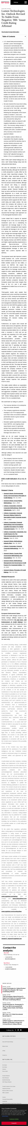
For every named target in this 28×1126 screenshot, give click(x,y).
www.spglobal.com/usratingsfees (11, 911)
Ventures (4, 1069)
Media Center (5, 1046)
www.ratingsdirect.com (20, 898)
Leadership (4, 1101)
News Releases (5, 1077)
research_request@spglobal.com (11, 938)
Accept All (14, 1123)
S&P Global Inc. (7, 1059)
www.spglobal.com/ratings (9, 896)
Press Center (5, 1071)
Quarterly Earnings (6, 1079)
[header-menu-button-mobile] (25, 2)
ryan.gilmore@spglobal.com (10, 969)
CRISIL (3, 1050)
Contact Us (4, 1055)
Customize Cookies (14, 1119)
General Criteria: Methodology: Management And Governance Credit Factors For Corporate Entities (15, 563)
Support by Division (6, 1088)
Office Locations (5, 1092)
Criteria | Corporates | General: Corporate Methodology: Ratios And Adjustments (15, 508)
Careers (4, 1097)
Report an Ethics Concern (7, 1090)
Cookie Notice (5, 1116)
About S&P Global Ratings (7, 1041)
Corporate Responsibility (7, 1099)
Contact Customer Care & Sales (8, 1086)
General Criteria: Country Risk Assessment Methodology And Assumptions (13, 556)
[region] (14, 1115)
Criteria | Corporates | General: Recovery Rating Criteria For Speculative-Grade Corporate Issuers (15, 515)
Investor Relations (6, 1075)
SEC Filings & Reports (6, 1082)
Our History (4, 1067)
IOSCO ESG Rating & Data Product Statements (11, 1103)
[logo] (5, 2)
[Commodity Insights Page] (16, 1030)
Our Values (4, 1065)
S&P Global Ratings (9, 1036)
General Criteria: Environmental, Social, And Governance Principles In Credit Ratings (15, 496)
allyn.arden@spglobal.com (10, 958)
